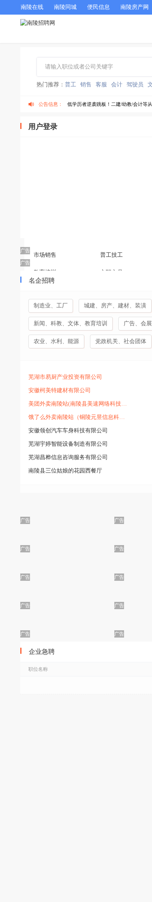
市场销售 (45, 255)
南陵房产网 (134, 7)
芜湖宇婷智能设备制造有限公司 (68, 444)
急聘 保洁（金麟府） (59, 780)
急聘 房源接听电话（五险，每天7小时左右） (89, 727)
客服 (101, 85)
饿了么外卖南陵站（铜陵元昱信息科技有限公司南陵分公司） (79, 417)
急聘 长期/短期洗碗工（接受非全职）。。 (89, 816)
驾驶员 (134, 85)
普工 (70, 85)
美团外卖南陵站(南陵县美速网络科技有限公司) (79, 404)
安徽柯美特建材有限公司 (59, 390)
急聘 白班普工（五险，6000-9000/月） (83, 880)
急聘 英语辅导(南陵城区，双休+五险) (82, 763)
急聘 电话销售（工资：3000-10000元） (84, 745)
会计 (116, 85)
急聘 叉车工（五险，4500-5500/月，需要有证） (89, 838)
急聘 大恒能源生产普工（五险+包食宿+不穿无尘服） (89, 688)
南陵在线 (32, 7)
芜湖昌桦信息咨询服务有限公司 (68, 457)
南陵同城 (65, 7)
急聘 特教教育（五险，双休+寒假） (80, 709)
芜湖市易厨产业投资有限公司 (65, 377)
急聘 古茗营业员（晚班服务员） (75, 859)
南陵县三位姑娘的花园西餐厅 (65, 471)
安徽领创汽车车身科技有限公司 (68, 430)
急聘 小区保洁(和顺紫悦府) (67, 798)
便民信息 (98, 7)
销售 (86, 85)
